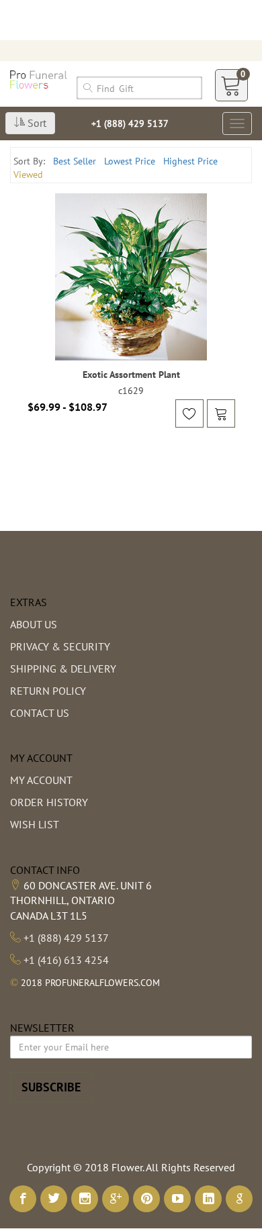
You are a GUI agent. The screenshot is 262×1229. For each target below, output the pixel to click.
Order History (49, 802)
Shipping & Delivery (63, 668)
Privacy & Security (60, 646)
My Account (41, 780)
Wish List (34, 824)
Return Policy (48, 690)
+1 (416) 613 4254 (66, 960)
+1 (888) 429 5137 (130, 123)
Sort (35, 123)
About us (33, 624)
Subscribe (51, 1087)
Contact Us (39, 713)
